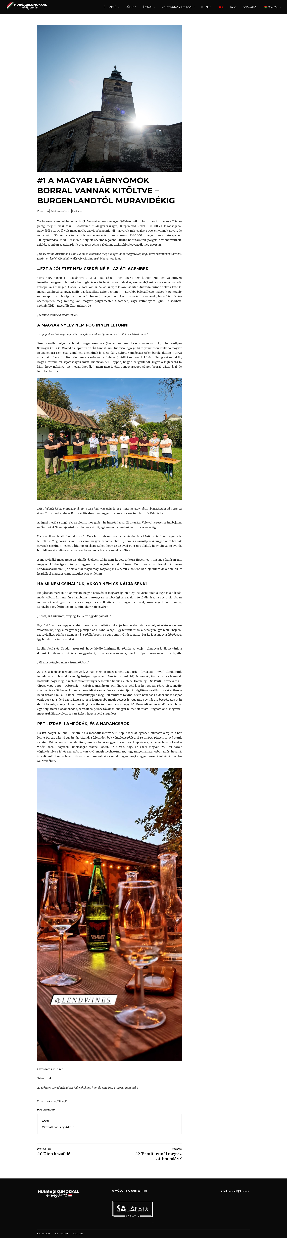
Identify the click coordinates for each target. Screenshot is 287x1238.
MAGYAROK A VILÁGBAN (176, 6)
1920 (220, 6)
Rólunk (130, 6)
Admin (78, 211)
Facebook (43, 1233)
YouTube (77, 1233)
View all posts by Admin (58, 1127)
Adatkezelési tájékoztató (235, 1191)
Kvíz (233, 6)
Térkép (206, 6)
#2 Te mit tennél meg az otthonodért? (158, 1154)
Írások (147, 6)
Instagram (61, 1233)
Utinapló (62, 1101)
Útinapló (109, 6)
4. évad (52, 1101)
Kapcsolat (250, 6)
